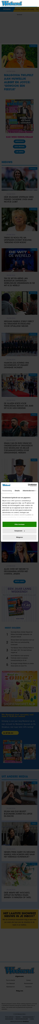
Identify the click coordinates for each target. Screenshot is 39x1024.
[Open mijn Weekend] (31, 3)
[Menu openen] (27, 3)
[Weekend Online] (12, 3)
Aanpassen (18, 531)
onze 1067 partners (14, 500)
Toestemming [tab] (7, 490)
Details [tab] (17, 490)
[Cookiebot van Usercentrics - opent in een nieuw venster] (28, 485)
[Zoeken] (35, 3)
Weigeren (19, 537)
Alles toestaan (19, 524)
